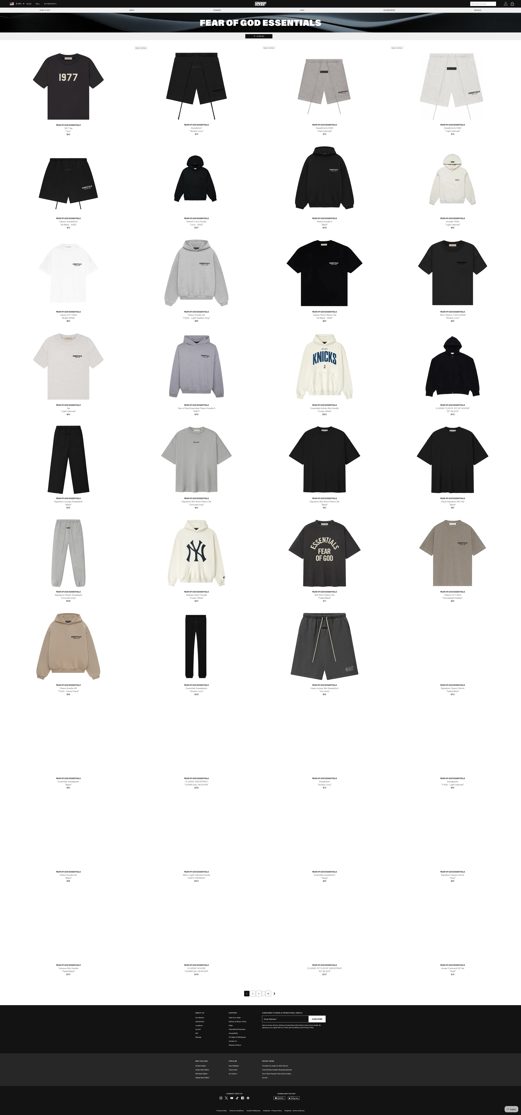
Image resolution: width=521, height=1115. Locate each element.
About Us (199, 1013)
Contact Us (233, 1041)
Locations (199, 1025)
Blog (29, 3)
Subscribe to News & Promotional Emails (282, 1013)
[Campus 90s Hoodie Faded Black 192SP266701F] (68, 926)
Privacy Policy (222, 1110)
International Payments (237, 1029)
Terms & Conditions (236, 1110)
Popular (233, 1061)
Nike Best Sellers (201, 1073)
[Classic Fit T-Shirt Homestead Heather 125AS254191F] (452, 553)
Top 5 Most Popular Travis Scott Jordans (276, 1073)
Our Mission (199, 1017)
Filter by (260, 36)
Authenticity (50, 3)
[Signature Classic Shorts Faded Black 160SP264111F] (452, 646)
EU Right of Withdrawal (237, 1037)
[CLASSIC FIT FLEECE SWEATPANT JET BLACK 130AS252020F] (324, 926)
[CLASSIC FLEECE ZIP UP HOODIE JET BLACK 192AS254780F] (452, 366)
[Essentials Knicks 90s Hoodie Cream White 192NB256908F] (324, 366)
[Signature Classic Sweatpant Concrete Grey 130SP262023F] (68, 553)
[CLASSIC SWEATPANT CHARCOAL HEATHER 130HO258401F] (196, 740)
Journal (198, 1029)
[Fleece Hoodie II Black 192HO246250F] (324, 180)
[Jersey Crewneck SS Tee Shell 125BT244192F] (452, 926)
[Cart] (512, 4)
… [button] (263, 993)
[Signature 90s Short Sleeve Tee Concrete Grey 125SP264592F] (196, 460)
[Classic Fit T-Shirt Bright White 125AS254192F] (68, 273)
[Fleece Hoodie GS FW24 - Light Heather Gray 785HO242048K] (196, 273)
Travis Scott (233, 1069)
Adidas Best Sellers (202, 1077)
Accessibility (233, 1033)
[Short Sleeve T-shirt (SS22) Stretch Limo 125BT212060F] (452, 273)
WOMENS (217, 10)
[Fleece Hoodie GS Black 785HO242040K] (68, 833)
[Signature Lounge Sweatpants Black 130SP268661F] (68, 460)
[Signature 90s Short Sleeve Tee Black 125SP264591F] (324, 460)
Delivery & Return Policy (237, 1021)
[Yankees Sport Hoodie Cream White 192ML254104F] (196, 553)
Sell (38, 3)
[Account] (506, 4)
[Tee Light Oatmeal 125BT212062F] (68, 366)
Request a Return (235, 1045)
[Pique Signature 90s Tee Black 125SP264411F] (452, 460)
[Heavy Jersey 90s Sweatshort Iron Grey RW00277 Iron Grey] (324, 646)
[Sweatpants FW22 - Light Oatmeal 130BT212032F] (452, 740)
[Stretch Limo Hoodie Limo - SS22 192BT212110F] (196, 180)
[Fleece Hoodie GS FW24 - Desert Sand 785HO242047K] (68, 646)
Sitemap (198, 1037)
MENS (131, 10)
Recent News (268, 1061)
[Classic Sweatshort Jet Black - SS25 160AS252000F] (68, 180)
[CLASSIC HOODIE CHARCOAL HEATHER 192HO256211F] (196, 926)
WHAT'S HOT (45, 10)
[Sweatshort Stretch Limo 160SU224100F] (196, 86)
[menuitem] (29, 3)
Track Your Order (235, 1017)
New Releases (234, 1065)
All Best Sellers (200, 1065)
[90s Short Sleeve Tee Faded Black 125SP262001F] (324, 553)
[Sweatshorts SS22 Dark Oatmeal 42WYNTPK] (324, 86)
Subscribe (317, 1019)
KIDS (302, 10)
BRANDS (477, 10)
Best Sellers (201, 1061)
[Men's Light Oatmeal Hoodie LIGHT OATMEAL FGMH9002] (196, 833)
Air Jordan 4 (233, 1073)
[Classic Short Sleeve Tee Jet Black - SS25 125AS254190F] (324, 273)
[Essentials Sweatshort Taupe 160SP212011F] (324, 833)
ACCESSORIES (389, 10)
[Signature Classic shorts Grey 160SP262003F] (452, 833)
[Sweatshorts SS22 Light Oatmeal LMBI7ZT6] (452, 86)
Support (233, 1013)
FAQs (231, 1025)
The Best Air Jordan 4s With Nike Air (275, 1065)
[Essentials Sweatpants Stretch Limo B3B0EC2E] (196, 646)
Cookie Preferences (253, 1110)
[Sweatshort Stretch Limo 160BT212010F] (324, 740)
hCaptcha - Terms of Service (294, 1110)
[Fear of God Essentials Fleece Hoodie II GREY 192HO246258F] (196, 366)
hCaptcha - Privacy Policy (272, 1110)
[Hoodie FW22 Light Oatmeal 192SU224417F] (452, 180)
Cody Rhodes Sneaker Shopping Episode (277, 1069)
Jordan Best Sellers (202, 1069)
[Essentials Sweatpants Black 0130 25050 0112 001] (68, 740)
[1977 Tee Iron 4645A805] (68, 86)
